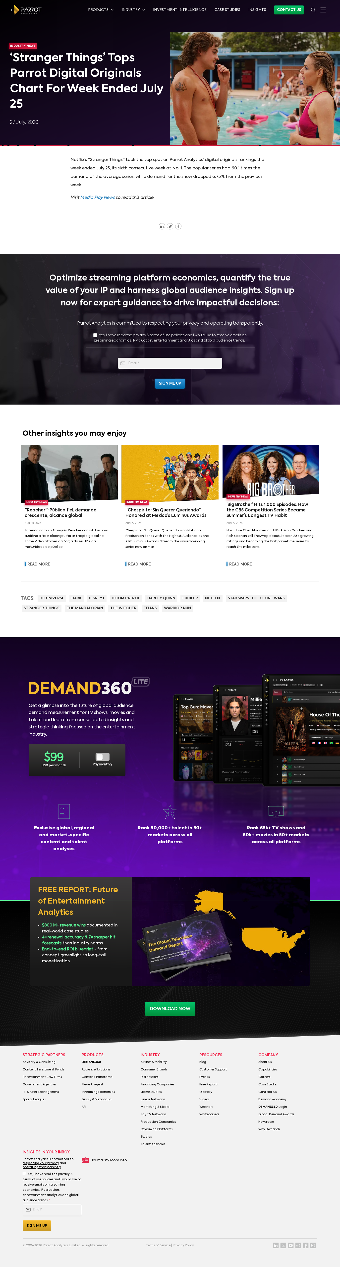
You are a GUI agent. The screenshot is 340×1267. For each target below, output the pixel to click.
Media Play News (97, 198)
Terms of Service (158, 1245)
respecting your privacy (173, 323)
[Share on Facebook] (178, 226)
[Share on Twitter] (170, 226)
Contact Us (289, 10)
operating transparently (236, 323)
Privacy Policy (183, 1245)
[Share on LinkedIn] (162, 226)
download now (170, 1009)
